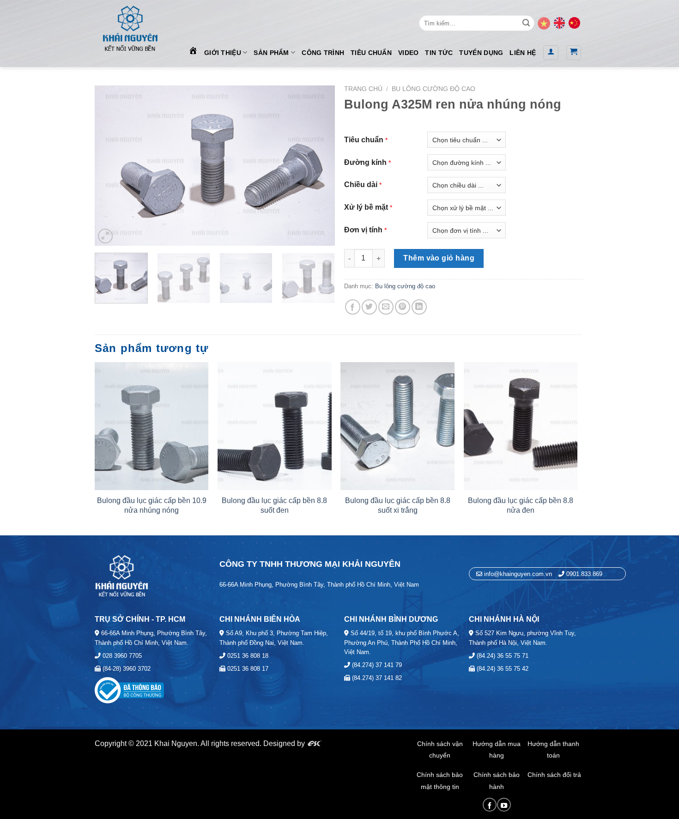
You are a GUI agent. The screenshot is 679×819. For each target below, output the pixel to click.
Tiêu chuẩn (363, 140)
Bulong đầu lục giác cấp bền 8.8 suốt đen (274, 505)
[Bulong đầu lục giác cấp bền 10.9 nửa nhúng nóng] (152, 426)
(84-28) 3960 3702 (126, 668)
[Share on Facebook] (352, 307)
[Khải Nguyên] (130, 26)
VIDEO (408, 52)
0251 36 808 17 (246, 668)
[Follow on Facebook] (490, 805)
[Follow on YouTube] (504, 805)
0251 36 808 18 (246, 655)
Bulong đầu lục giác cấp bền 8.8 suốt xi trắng (397, 505)
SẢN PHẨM (271, 52)
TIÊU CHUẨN (371, 52)
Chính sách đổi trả (554, 774)
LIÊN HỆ (522, 52)
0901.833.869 (584, 573)
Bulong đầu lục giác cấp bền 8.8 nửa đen (520, 505)
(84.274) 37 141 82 (376, 677)
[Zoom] (105, 236)
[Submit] (526, 23)
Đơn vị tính (363, 230)
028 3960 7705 (121, 655)
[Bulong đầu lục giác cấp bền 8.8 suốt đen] (275, 426)
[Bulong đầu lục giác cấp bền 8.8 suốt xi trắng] (397, 426)
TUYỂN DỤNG (481, 52)
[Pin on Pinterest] (402, 307)
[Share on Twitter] (369, 307)
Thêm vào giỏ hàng (438, 258)
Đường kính (365, 162)
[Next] (318, 166)
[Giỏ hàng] (574, 52)
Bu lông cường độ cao (433, 88)
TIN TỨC (439, 52)
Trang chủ (363, 88)
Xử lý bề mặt (366, 207)
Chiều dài (360, 184)
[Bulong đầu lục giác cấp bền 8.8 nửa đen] (521, 426)
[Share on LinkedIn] (419, 307)
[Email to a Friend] (386, 307)
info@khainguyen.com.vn (517, 573)
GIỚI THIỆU (222, 52)
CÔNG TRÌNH (323, 52)
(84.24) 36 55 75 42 (501, 668)
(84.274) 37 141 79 (376, 664)
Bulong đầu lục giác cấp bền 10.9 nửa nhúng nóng (151, 505)
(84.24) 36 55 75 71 (501, 655)
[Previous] (111, 166)
